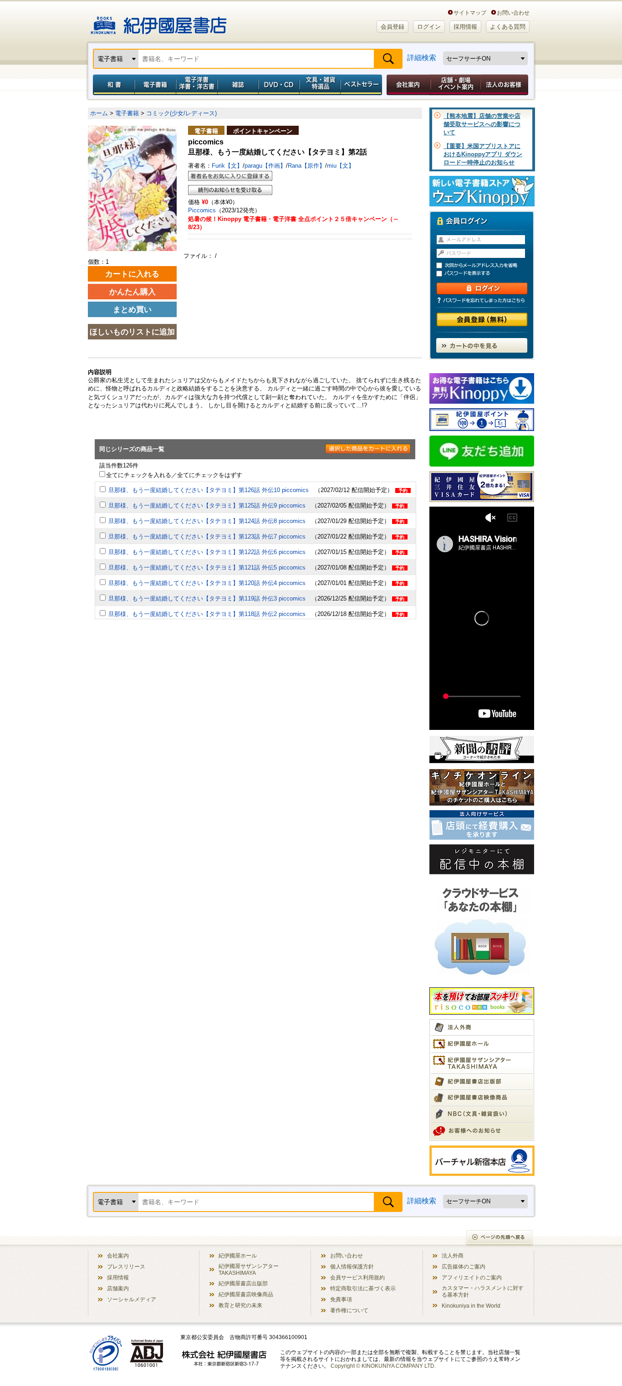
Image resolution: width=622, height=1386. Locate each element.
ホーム (99, 113)
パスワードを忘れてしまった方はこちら (481, 300)
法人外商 (453, 1255)
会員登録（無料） (482, 320)
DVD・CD (279, 84)
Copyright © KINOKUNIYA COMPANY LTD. (383, 1366)
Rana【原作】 (306, 165)
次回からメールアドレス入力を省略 (485, 265)
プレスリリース (126, 1266)
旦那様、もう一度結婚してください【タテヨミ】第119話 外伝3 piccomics (207, 598)
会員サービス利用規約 (357, 1277)
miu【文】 (340, 165)
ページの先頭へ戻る (499, 1238)
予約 (403, 490)
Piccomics (202, 210)
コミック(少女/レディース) (181, 113)
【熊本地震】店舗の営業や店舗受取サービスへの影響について (482, 124)
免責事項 (341, 1299)
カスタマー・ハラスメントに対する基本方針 (483, 1291)
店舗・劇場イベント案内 (455, 84)
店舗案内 (118, 1288)
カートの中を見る (481, 345)
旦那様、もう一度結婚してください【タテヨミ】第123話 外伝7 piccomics (207, 536)
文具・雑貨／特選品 (320, 84)
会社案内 (407, 84)
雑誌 (238, 84)
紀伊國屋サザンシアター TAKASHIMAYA (249, 1269)
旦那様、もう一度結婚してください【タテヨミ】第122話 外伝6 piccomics (207, 552)
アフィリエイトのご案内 (472, 1277)
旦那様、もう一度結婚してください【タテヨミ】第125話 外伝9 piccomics (207, 505)
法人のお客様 (505, 84)
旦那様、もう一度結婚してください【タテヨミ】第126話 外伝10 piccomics (208, 490)
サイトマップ (470, 12)
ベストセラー (362, 84)
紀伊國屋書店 (158, 22)
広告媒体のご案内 (463, 1266)
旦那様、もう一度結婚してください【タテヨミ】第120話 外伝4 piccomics (207, 583)
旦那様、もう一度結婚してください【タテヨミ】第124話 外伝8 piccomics (207, 521)
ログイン (429, 26)
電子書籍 (155, 84)
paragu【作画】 (265, 165)
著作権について (349, 1310)
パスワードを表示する (485, 274)
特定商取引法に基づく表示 (363, 1288)
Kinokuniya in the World (471, 1306)
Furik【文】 (227, 165)
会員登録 (392, 26)
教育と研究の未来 (240, 1305)
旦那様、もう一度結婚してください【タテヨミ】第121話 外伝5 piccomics (207, 567)
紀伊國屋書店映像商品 (246, 1294)
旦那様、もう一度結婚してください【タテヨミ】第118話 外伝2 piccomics (207, 614)
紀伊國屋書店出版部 (243, 1283)
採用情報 (465, 26)
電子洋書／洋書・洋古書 (196, 84)
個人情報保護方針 (352, 1266)
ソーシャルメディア (131, 1299)
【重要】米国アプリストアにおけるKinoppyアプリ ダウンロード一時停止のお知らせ (483, 154)
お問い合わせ (513, 12)
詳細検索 (421, 58)
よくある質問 (507, 26)
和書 (112, 84)
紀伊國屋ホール (238, 1255)
